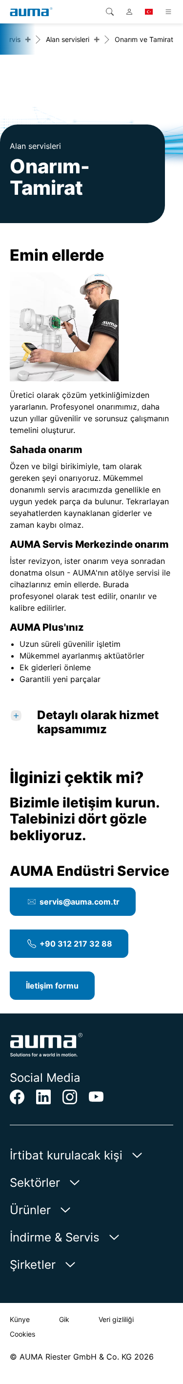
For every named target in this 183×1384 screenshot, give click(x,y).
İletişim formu (52, 986)
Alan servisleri (67, 39)
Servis (10, 39)
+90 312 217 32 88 (76, 944)
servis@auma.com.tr (80, 902)
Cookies (22, 1334)
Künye (20, 1319)
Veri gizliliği (116, 1319)
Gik (64, 1319)
